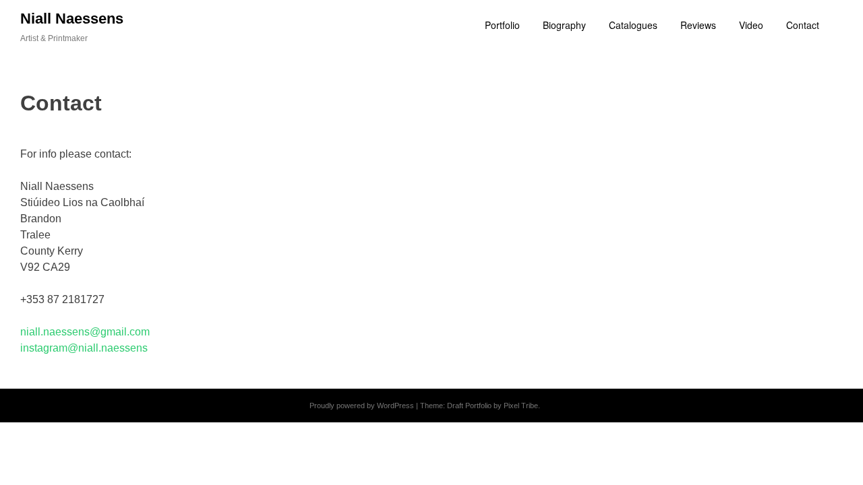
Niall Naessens (71, 18)
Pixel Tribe (521, 405)
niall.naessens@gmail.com (85, 331)
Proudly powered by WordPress (361, 405)
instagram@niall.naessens (84, 348)
